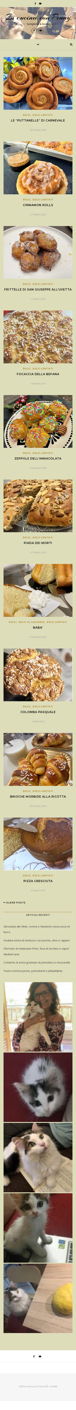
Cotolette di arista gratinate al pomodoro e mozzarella (37, 962)
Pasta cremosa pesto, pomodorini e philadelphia (33, 971)
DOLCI (27, 114)
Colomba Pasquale (38, 712)
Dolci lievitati (43, 114)
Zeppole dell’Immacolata (38, 458)
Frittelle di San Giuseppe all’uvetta (38, 289)
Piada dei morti (38, 543)
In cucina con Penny (38, 17)
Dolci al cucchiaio (32, 622)
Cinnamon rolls (38, 205)
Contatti (53, 1386)
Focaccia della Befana (38, 374)
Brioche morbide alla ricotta (38, 796)
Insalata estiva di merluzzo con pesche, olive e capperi (37, 940)
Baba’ (38, 627)
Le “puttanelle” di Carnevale (38, 120)
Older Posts (15, 902)
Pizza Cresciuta (38, 881)
